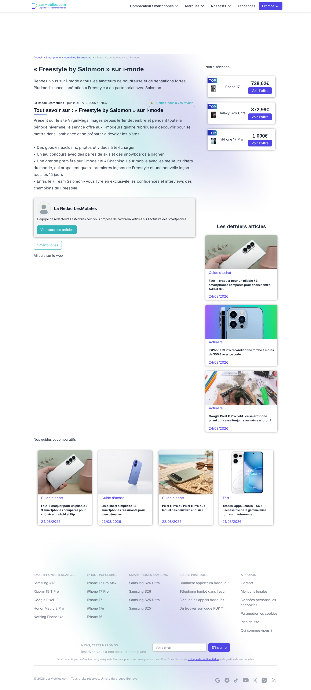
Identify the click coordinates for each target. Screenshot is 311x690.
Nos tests (218, 6)
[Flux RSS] (273, 680)
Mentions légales (254, 591)
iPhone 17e (95, 608)
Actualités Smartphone (77, 57)
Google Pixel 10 (46, 600)
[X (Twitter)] (255, 680)
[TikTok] (236, 680)
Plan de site (250, 622)
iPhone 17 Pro (98, 591)
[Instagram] (264, 680)
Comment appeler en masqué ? (204, 583)
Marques (192, 6)
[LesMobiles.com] (49, 6)
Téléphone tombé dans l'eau (201, 591)
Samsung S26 (140, 591)
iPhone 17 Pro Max (102, 583)
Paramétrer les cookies (259, 613)
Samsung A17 (44, 583)
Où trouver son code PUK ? (201, 608)
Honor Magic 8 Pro (49, 608)
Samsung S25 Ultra (144, 600)
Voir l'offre (260, 90)
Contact (247, 583)
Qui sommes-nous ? (256, 630)
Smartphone (53, 57)
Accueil (38, 57)
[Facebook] (227, 680)
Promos (268, 6)
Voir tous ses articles (56, 230)
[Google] (218, 680)
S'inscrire (219, 647)
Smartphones (47, 245)
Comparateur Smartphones (152, 6)
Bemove (132, 678)
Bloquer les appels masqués (201, 600)
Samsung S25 (140, 608)
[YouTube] (245, 680)
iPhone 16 (94, 617)
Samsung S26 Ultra (144, 583)
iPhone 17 (94, 600)
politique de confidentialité (203, 659)
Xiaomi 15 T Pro (46, 591)
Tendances (246, 6)
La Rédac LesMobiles (49, 103)
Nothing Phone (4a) (49, 617)
